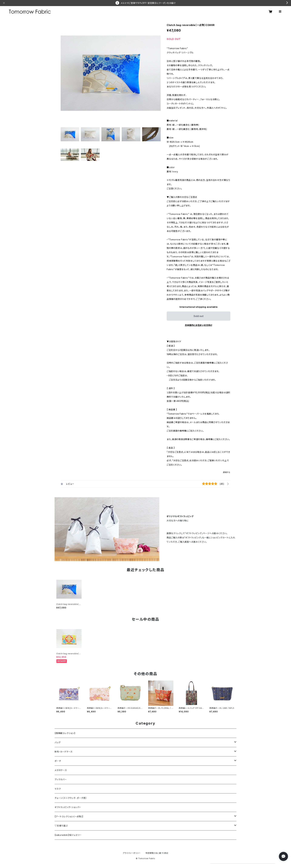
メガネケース (61, 770)
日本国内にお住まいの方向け (198, 325)
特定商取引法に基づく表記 (157, 853)
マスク (58, 788)
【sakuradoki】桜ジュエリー (68, 835)
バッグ (57, 742)
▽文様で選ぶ (61, 825)
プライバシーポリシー (132, 853)
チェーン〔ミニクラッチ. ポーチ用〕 (71, 798)
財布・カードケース (64, 751)
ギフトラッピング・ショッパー (68, 807)
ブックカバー (61, 779)
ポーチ (58, 761)
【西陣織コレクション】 (65, 733)
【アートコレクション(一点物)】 (69, 816)
